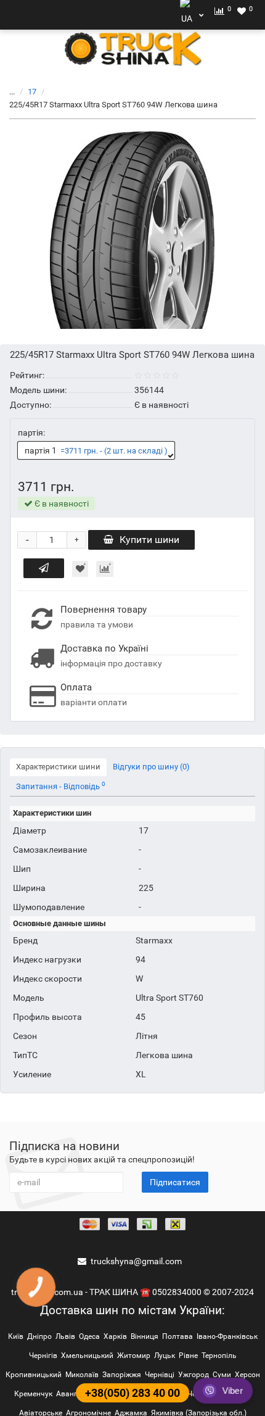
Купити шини (149, 539)
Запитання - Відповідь (60, 785)
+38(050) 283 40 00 (132, 1392)
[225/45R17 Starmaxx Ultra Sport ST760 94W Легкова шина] (132, 230)
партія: (31, 432)
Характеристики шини (58, 766)
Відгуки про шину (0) (151, 766)
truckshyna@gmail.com (136, 1261)
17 (32, 91)
